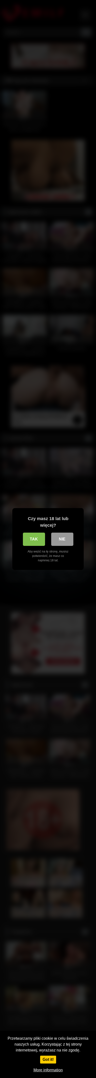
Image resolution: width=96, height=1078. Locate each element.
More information (48, 1070)
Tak (34, 539)
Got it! (48, 1059)
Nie (62, 539)
